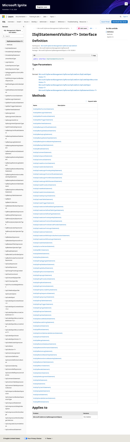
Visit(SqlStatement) (39, 384)
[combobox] (13, 31)
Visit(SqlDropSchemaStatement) (43, 286)
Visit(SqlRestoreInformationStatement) (45, 347)
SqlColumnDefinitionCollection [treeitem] (14, 361)
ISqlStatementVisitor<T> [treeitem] (15, 41)
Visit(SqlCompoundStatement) (42, 156)
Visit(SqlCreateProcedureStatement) (44, 185)
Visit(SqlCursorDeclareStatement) (43, 246)
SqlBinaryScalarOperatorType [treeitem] (14, 232)
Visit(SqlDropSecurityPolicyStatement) (45, 290)
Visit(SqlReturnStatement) (41, 366)
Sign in (125, 16)
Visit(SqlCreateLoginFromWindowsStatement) (47, 178)
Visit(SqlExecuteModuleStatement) (44, 319)
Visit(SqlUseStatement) (40, 394)
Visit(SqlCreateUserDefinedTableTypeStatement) (48, 210)
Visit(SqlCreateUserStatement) (42, 232)
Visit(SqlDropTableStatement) (42, 300)
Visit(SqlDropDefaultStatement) (43, 268)
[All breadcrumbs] (34, 28)
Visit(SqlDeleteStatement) (41, 253)
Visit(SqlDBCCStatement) (41, 250)
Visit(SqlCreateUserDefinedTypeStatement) (46, 214)
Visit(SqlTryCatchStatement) (42, 387)
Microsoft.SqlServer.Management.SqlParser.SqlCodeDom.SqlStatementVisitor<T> (68, 90)
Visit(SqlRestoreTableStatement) (43, 362)
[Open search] (120, 16)
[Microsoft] (3, 16)
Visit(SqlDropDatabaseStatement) (43, 264)
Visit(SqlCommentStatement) (42, 152)
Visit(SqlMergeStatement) (41, 340)
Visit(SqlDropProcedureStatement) (44, 279)
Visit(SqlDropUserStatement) (42, 311)
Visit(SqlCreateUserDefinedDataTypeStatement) (48, 206)
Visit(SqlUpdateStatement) (41, 391)
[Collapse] (23, 26)
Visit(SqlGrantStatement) (41, 326)
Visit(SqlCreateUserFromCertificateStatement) (47, 221)
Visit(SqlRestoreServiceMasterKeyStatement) (47, 358)
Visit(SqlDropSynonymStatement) (43, 297)
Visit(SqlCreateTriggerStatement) (43, 203)
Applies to (110, 37)
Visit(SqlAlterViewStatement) (42, 123)
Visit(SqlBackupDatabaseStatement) (44, 131)
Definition (110, 32)
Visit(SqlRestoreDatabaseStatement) (44, 344)
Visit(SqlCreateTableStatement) (43, 199)
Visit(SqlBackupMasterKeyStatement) (45, 138)
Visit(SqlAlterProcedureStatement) (44, 116)
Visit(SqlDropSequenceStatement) (44, 293)
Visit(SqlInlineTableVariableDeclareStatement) (47, 333)
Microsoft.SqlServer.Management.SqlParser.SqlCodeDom (54, 28)
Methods (110, 34)
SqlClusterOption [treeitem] (10, 294)
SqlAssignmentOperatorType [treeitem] (14, 123)
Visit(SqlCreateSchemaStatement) (43, 192)
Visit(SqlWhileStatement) (41, 402)
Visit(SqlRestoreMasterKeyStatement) (45, 355)
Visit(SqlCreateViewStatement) (42, 243)
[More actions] (96, 28)
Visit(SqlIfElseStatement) (41, 329)
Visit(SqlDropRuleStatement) (42, 282)
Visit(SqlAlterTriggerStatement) (43, 120)
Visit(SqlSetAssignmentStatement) (44, 376)
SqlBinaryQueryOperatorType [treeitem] (14, 223)
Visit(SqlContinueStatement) (42, 159)
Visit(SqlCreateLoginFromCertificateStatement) (48, 174)
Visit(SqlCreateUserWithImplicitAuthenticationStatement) (51, 235)
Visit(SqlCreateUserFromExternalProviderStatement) (49, 225)
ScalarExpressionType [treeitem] (12, 65)
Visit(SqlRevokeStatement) (41, 369)
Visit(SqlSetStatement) (40, 380)
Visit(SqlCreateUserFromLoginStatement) (46, 228)
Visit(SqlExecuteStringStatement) (43, 322)
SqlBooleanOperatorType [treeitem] (13, 247)
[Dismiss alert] (126, 3)
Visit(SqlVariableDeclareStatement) (44, 398)
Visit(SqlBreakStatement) (41, 149)
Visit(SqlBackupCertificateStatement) (44, 127)
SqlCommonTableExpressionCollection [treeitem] (14, 387)
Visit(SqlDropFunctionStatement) (43, 272)
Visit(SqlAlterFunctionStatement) (43, 109)
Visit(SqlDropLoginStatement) (42, 275)
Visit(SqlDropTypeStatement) (42, 308)
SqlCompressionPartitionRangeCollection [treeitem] (14, 419)
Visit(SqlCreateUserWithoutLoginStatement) (47, 239)
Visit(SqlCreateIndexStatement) (43, 167)
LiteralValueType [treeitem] (10, 58)
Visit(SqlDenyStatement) (40, 257)
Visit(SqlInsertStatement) (41, 337)
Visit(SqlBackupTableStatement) (43, 145)
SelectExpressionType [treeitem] (12, 69)
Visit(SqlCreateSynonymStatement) (44, 196)
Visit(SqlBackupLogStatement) (42, 134)
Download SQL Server (119, 22)
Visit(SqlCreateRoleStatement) (42, 188)
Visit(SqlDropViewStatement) (42, 315)
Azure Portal (105, 22)
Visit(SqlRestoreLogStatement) (42, 351)
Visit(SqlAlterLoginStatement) (42, 112)
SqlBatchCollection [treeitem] (11, 202)
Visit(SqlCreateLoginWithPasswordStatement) (47, 181)
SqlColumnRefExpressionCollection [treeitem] (14, 374)
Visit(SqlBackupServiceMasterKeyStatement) (47, 141)
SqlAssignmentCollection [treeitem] (13, 116)
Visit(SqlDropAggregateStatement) (44, 261)
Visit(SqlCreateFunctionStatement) (44, 163)
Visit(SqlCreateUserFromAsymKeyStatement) (47, 217)
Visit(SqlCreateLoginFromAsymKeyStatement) (47, 170)
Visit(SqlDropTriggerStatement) (43, 304)
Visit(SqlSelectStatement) (41, 373)
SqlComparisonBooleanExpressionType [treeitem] (14, 398)
